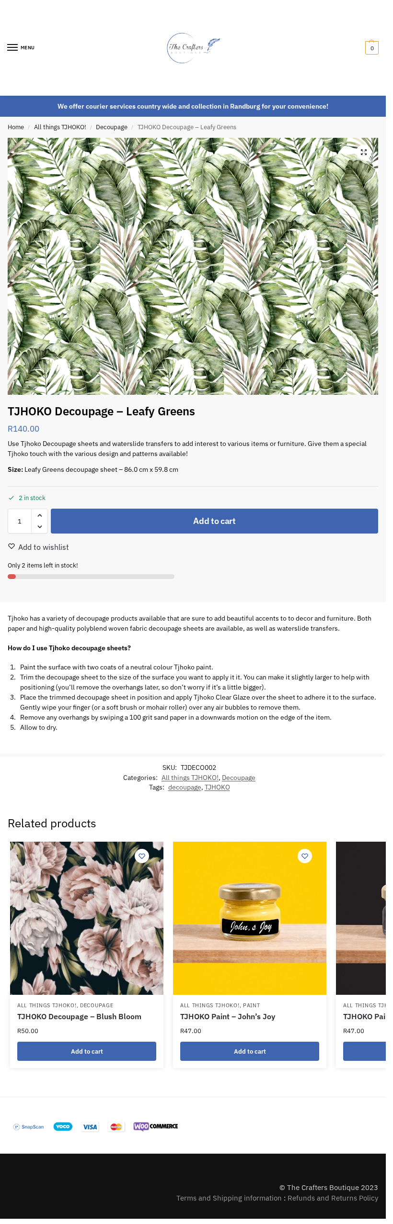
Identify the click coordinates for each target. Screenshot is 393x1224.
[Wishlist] (142, 856)
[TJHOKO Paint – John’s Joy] (249, 918)
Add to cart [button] (87, 1051)
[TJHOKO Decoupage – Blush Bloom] (86, 918)
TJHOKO (217, 787)
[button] (371, 48)
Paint (251, 1005)
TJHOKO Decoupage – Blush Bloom (79, 1016)
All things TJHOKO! (60, 127)
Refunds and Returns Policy (333, 1197)
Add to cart (214, 520)
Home (16, 127)
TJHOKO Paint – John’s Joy (227, 1016)
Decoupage (111, 127)
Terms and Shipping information (229, 1197)
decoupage (184, 787)
